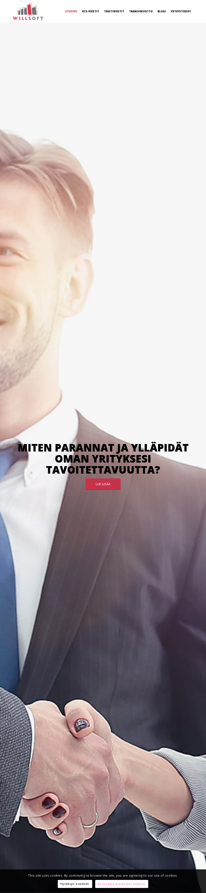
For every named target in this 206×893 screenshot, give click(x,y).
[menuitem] (71, 11)
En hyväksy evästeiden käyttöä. (122, 884)
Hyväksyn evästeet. (75, 884)
